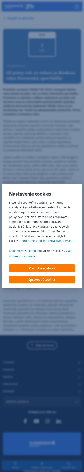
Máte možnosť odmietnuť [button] (25, 251)
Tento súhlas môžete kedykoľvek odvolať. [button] (46, 241)
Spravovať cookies (42, 279)
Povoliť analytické (42, 268)
